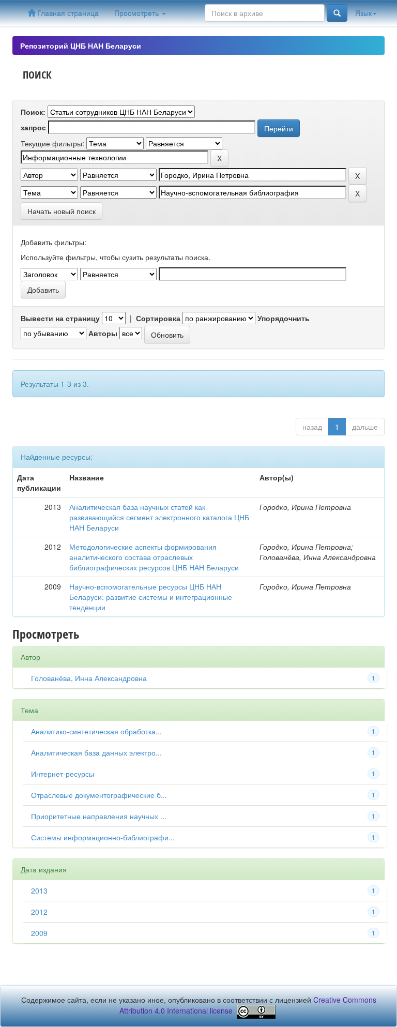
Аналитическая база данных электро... (96, 752)
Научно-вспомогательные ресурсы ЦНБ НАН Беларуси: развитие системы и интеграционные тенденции (150, 596)
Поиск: (33, 112)
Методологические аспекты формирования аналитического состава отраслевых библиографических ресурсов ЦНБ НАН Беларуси (154, 556)
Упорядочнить (283, 318)
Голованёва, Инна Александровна (89, 678)
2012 (39, 912)
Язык (363, 13)
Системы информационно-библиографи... (103, 837)
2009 (39, 933)
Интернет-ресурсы (62, 773)
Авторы (102, 333)
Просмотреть (137, 13)
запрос (33, 127)
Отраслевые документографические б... (99, 795)
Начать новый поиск (61, 211)
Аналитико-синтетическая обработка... (96, 731)
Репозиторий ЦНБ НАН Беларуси (80, 45)
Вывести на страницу (60, 318)
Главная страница (67, 13)
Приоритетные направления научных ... (98, 816)
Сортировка (158, 318)
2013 (39, 890)
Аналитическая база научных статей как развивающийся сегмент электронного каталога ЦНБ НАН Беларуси (159, 517)
